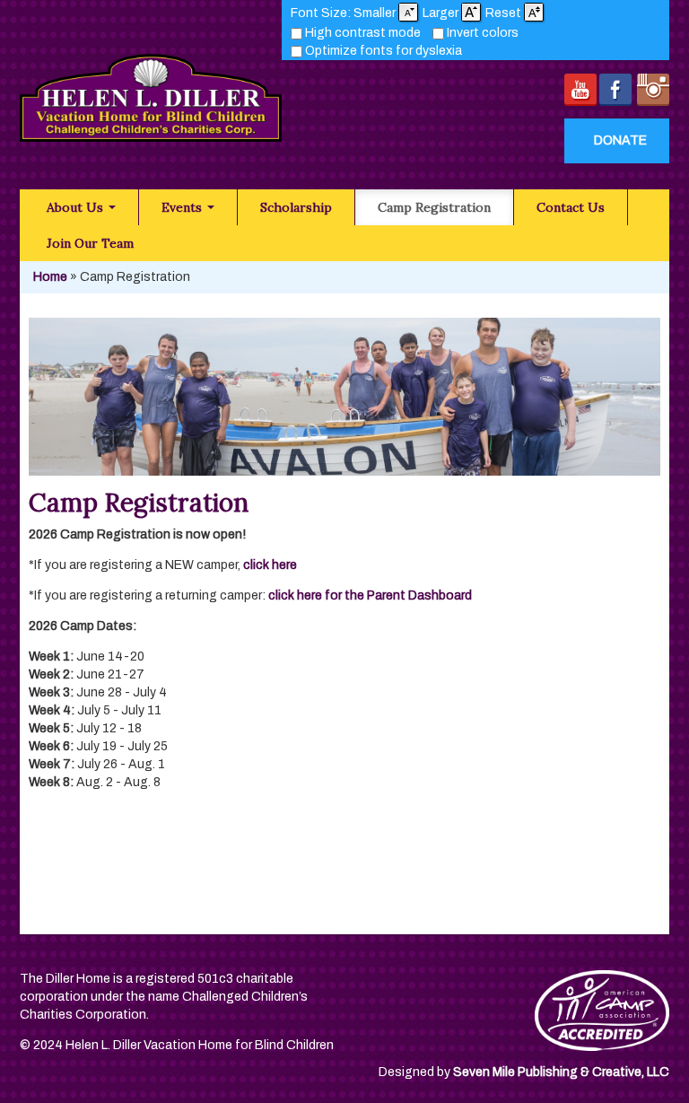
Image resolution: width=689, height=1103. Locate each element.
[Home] (151, 87)
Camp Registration (434, 207)
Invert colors (483, 32)
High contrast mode (363, 32)
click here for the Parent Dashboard (371, 595)
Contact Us (570, 207)
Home (50, 277)
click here (270, 565)
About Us (77, 207)
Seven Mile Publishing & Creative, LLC (561, 1072)
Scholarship (296, 207)
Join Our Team (90, 243)
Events (183, 207)
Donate (620, 140)
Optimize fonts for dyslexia (383, 50)
